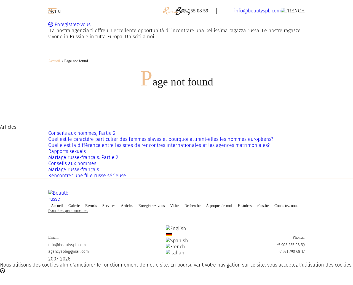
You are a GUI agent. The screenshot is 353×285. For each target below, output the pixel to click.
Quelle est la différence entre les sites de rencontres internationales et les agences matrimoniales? (159, 145)
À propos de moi (219, 206)
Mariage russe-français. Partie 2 (83, 157)
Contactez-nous (286, 206)
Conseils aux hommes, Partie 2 (82, 133)
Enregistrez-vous (71, 24)
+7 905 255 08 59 (190, 11)
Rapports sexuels (67, 151)
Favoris (91, 206)
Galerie (74, 206)
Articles (127, 206)
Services (108, 206)
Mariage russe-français (73, 169)
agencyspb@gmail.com (68, 251)
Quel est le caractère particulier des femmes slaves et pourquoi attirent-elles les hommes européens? (160, 139)
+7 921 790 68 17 (291, 251)
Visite (174, 206)
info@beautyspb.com (257, 11)
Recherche (192, 206)
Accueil (54, 61)
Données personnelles (68, 210)
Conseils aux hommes (72, 163)
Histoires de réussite (253, 206)
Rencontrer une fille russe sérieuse (87, 176)
